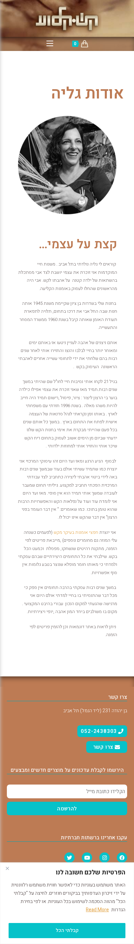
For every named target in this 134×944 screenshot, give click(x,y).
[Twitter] (69, 857)
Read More (97, 909)
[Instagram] (104, 857)
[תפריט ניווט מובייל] (50, 44)
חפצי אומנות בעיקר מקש (76, 532)
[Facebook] (122, 857)
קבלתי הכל (67, 930)
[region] (67, 903)
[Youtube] (87, 857)
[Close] (7, 868)
